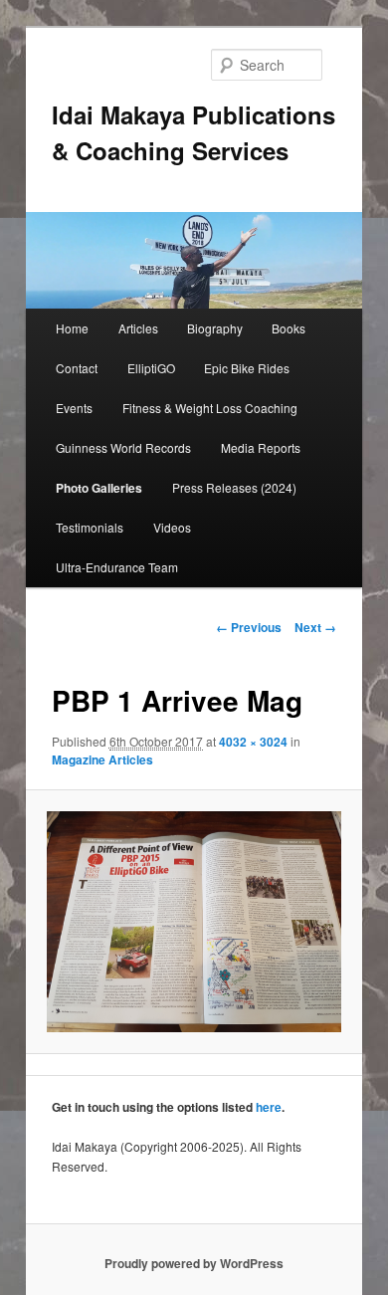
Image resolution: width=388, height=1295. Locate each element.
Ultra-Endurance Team (117, 566)
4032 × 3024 (253, 742)
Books (288, 328)
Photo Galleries (99, 488)
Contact (76, 367)
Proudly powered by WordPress (194, 1263)
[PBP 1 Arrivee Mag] (193, 921)
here (269, 1107)
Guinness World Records (123, 447)
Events (74, 407)
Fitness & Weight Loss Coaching (209, 407)
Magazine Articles (102, 759)
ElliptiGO (151, 367)
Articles (138, 328)
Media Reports (260, 447)
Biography (215, 328)
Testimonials (89, 527)
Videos (172, 527)
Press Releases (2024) (234, 487)
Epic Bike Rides (247, 367)
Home (72, 328)
